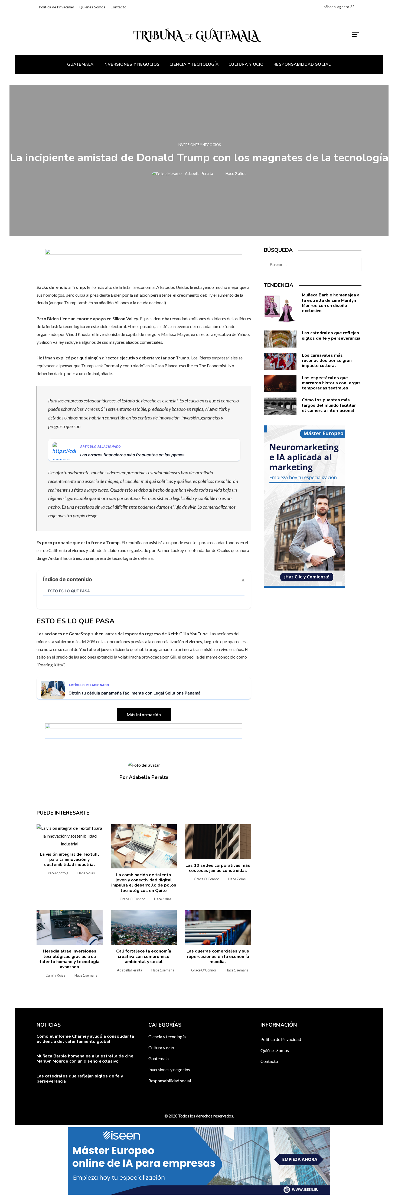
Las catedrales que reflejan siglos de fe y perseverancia (331, 335)
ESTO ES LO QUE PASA (69, 590)
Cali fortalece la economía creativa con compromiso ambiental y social (143, 956)
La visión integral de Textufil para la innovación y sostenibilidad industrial (69, 859)
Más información (144, 714)
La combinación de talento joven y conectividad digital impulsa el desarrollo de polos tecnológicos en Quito (143, 883)
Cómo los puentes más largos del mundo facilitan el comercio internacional (329, 405)
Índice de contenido (67, 579)
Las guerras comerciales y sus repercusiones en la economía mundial (218, 956)
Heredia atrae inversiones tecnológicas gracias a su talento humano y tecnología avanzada (69, 959)
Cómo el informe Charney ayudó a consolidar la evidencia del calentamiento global (85, 1038)
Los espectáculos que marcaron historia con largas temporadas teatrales (331, 383)
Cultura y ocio (161, 1047)
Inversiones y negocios (199, 145)
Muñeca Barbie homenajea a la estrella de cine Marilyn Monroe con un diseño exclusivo (331, 303)
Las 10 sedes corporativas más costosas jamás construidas (217, 868)
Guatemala (158, 1058)
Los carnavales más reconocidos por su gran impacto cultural (327, 360)
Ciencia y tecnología (167, 1036)
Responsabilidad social (169, 1080)
